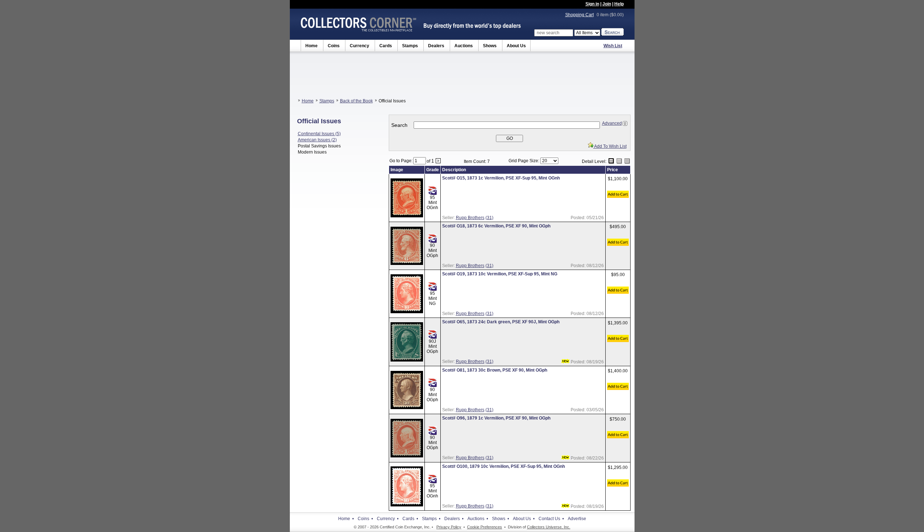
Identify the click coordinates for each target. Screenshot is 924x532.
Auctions (463, 45)
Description (454, 169)
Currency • (387, 518)
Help (619, 3)
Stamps (410, 45)
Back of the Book (356, 100)
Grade (432, 169)
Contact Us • (551, 518)
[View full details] (407, 215)
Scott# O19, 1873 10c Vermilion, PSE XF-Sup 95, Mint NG (499, 273)
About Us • (524, 518)
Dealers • (453, 518)
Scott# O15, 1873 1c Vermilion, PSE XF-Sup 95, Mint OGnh (501, 178)
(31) (489, 217)
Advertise (577, 518)
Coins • (365, 518)
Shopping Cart (579, 14)
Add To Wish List (610, 146)
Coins (334, 45)
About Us (516, 45)
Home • (346, 518)
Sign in (592, 3)
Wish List (612, 45)
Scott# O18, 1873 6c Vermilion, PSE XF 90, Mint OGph (496, 226)
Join (606, 3)
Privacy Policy (448, 527)
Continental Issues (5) (319, 133)
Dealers (436, 45)
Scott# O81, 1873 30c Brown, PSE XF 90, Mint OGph (494, 370)
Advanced (612, 123)
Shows (490, 45)
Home (311, 45)
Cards (385, 45)
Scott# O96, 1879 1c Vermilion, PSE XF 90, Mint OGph (496, 418)
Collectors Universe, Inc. (548, 527)
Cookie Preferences (484, 527)
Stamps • (431, 518)
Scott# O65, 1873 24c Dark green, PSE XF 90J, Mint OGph (500, 321)
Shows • (500, 518)
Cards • (410, 518)
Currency (359, 45)
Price (612, 169)
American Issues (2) (317, 139)
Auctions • (477, 518)
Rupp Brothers (470, 217)
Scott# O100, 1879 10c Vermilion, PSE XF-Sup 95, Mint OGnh (503, 466)
